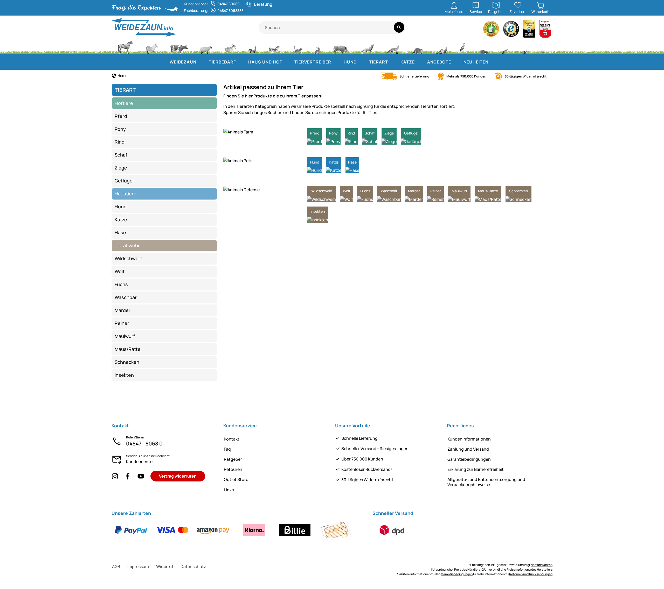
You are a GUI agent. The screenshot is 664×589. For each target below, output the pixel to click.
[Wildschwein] (340, 47)
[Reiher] (463, 47)
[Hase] (317, 47)
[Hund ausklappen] (362, 62)
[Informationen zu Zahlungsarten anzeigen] (233, 530)
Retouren (233, 469)
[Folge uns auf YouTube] (140, 476)
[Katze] (297, 47)
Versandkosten (541, 565)
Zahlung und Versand (468, 449)
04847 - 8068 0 (144, 443)
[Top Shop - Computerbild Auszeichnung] (545, 30)
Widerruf (164, 566)
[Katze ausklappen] (420, 62)
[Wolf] (367, 47)
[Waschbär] (417, 47)
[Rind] (178, 47)
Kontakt (231, 439)
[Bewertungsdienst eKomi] (491, 30)
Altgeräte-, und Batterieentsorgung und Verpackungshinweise (486, 482)
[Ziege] (230, 47)
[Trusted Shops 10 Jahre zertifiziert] (529, 30)
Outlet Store (236, 479)
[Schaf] (206, 47)
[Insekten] (543, 47)
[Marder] (441, 47)
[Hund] (274, 47)
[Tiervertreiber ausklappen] (336, 62)
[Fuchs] (393, 47)
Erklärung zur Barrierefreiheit (475, 469)
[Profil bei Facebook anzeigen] (128, 476)
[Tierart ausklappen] (393, 62)
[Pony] (151, 47)
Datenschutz (193, 566)
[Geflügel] (252, 47)
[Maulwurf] (484, 47)
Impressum (138, 566)
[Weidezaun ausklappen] (201, 62)
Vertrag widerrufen (178, 476)
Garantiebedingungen (469, 459)
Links (229, 490)
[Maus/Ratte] (505, 47)
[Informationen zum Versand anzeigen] (391, 530)
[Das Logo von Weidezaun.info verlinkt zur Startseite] (185, 27)
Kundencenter (140, 461)
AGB (116, 566)
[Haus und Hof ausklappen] (287, 62)
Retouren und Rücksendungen (530, 574)
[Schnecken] (524, 47)
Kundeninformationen (469, 439)
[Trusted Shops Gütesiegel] (511, 30)
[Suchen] (399, 27)
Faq (227, 449)
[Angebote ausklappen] (456, 62)
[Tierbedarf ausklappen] (241, 62)
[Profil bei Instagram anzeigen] (115, 476)
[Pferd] (125, 47)
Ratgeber (233, 459)
